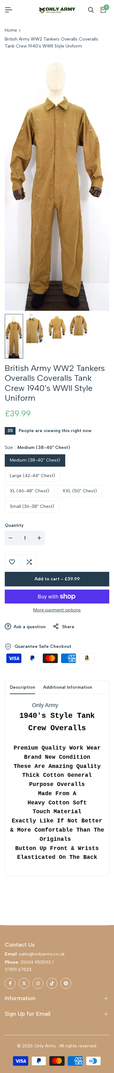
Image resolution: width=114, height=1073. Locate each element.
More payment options (57, 610)
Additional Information (67, 687)
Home (11, 30)
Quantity (14, 525)
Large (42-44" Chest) (32, 475)
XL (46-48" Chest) (29, 491)
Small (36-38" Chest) (32, 506)
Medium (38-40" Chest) (35, 460)
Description (22, 687)
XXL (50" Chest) (79, 491)
